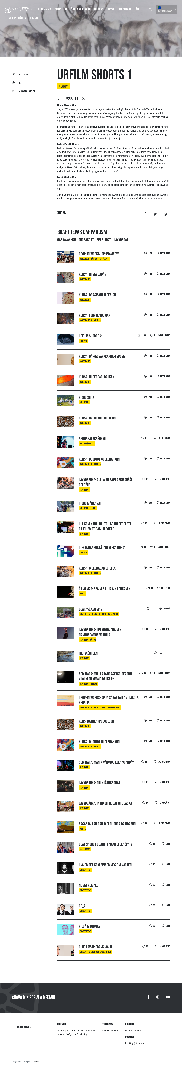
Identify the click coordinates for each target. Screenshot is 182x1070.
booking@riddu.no (134, 1043)
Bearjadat (104, 239)
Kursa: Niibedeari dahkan (96, 377)
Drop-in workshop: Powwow (99, 254)
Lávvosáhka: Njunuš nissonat (99, 782)
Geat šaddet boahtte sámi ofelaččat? (106, 844)
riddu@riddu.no (133, 1030)
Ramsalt (36, 1062)
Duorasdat (86, 239)
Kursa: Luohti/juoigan (94, 315)
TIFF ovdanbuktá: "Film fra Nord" (102, 547)
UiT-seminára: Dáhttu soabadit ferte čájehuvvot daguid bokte (105, 526)
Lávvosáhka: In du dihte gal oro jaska (105, 803)
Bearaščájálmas (90, 609)
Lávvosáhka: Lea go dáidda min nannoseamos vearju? (100, 632)
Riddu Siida (86, 397)
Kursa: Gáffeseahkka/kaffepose (102, 356)
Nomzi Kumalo (88, 885)
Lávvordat (121, 239)
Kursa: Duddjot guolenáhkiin (99, 459)
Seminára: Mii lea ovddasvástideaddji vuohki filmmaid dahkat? (105, 676)
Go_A (82, 906)
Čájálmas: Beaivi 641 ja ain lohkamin (104, 588)
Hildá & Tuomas (89, 926)
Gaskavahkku (66, 239)
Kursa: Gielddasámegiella (97, 568)
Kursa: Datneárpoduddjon (97, 418)
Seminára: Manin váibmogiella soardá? (106, 762)
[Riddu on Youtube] (168, 998)
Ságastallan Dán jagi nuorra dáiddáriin (107, 823)
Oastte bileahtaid (119, 9)
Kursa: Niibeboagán (92, 274)
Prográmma (44, 9)
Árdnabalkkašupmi (92, 438)
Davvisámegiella (165, 11)
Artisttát (61, 9)
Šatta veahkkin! (81, 9)
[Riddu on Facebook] (149, 998)
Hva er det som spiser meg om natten (105, 865)
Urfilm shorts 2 (90, 336)
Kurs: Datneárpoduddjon (96, 721)
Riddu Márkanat (90, 503)
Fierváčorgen (88, 653)
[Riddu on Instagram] (157, 998)
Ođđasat (99, 9)
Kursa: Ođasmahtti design (97, 295)
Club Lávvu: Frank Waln (95, 947)
